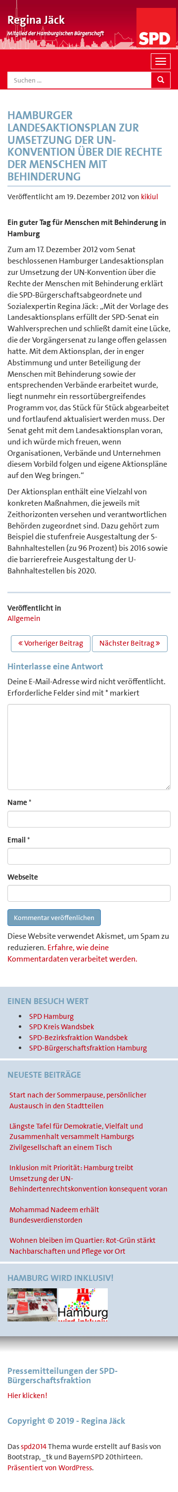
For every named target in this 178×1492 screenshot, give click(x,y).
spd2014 (33, 1446)
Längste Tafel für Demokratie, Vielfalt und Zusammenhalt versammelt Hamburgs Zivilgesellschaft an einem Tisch (76, 1136)
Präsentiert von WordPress (49, 1468)
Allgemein (24, 618)
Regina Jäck (36, 19)
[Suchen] (161, 80)
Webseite (22, 877)
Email (16, 840)
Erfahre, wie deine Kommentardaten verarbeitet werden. (72, 953)
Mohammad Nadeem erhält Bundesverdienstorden (54, 1215)
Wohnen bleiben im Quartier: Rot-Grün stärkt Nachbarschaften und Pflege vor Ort (82, 1245)
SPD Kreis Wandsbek (61, 1027)
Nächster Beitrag (127, 643)
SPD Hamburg (51, 1016)
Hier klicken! (27, 1396)
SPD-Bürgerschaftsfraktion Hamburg (88, 1048)
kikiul (149, 197)
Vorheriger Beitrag (53, 643)
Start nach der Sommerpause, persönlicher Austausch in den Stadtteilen (77, 1100)
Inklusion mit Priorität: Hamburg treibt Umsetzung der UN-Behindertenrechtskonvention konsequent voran (88, 1178)
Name (17, 802)
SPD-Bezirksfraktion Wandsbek (78, 1038)
